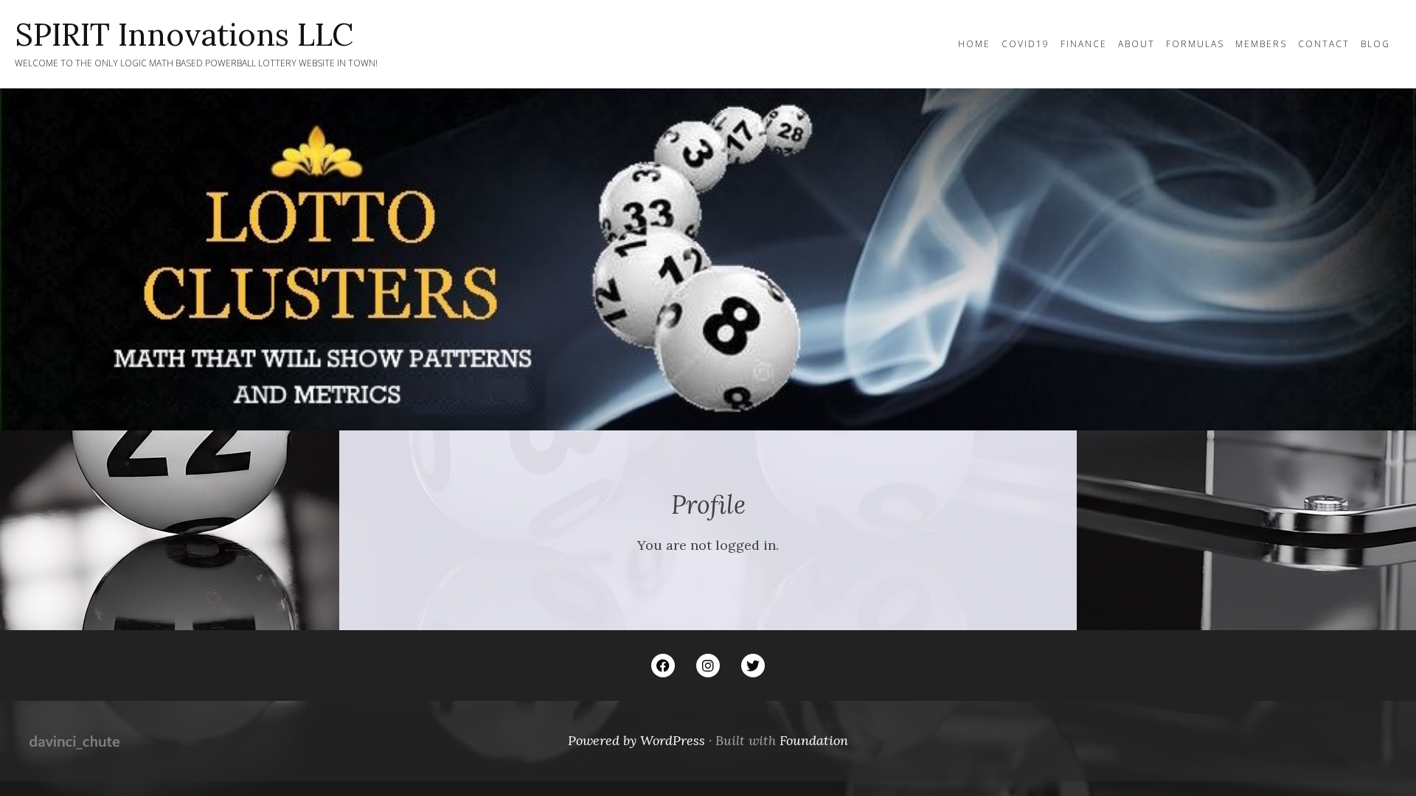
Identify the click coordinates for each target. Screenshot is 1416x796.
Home (974, 44)
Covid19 (1025, 44)
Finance (1084, 44)
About (1136, 44)
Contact (1324, 44)
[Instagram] (708, 665)
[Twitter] (753, 665)
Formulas (1195, 44)
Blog (1375, 44)
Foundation (814, 740)
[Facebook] (663, 665)
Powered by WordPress (636, 740)
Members (1261, 44)
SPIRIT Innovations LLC (184, 35)
